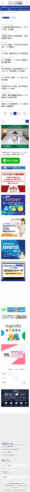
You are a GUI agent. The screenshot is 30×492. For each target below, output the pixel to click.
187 (25, 113)
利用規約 (24, 485)
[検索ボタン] (27, 3)
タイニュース (6, 17)
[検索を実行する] (27, 121)
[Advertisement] (13, 294)
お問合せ (20, 485)
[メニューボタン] (3, 3)
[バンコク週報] (15, 3)
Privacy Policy (15, 487)
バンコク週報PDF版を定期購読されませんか (15, 483)
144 (19, 113)
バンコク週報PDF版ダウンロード (10, 485)
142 (11, 113)
